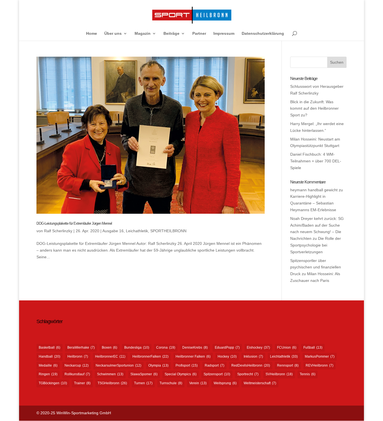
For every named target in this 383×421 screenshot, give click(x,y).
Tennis (307, 374)
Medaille (48, 365)
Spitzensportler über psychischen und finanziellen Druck (315, 267)
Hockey (227, 356)
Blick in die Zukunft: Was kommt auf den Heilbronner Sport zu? (314, 109)
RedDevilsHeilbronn (250, 365)
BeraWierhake (81, 347)
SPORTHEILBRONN (168, 231)
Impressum (223, 33)
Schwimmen (110, 374)
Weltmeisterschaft (260, 383)
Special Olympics (181, 374)
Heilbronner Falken (193, 356)
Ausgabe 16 (113, 231)
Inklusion (253, 356)
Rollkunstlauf (77, 374)
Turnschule (171, 383)
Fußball (312, 347)
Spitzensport (217, 374)
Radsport (214, 365)
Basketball (49, 347)
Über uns (113, 33)
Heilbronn (77, 356)
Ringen (48, 374)
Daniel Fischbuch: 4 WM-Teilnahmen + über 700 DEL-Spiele (315, 161)
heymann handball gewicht (314, 190)
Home (91, 33)
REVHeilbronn (319, 365)
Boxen (109, 347)
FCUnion (286, 347)
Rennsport (288, 365)
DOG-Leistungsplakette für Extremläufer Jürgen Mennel (74, 223)
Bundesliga (136, 347)
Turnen (143, 383)
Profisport (187, 365)
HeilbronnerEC (110, 356)
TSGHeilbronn (112, 383)
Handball (49, 356)
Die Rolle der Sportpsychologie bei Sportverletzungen (315, 245)
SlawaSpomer (144, 374)
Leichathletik (137, 231)
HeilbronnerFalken (150, 356)
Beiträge (171, 33)
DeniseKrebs (195, 347)
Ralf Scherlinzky (58, 231)
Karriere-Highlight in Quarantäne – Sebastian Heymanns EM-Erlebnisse (313, 203)
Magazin (143, 33)
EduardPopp (227, 347)
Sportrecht (248, 374)
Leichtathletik (284, 356)
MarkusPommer (319, 356)
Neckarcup (76, 365)
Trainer (82, 383)
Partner (199, 33)
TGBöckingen (53, 383)
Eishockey (258, 347)
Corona (165, 347)
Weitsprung (225, 383)
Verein (198, 383)
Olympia (158, 365)
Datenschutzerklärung (263, 33)
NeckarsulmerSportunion (118, 365)
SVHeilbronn (279, 374)
